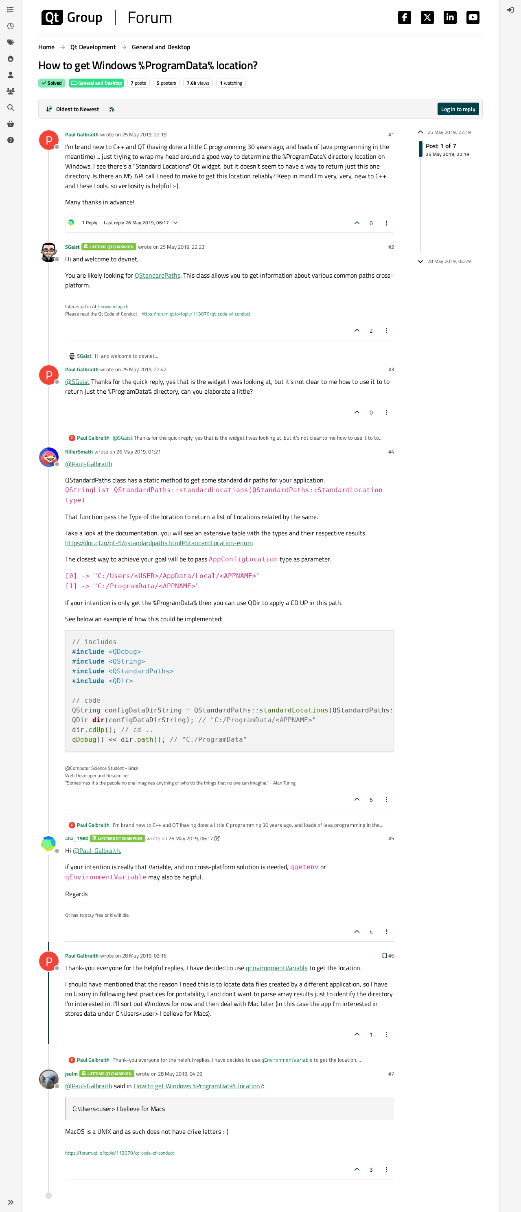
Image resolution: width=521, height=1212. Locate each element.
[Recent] (10, 26)
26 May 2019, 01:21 (138, 451)
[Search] (10, 107)
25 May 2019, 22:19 (144, 134)
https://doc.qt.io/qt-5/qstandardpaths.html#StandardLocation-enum (159, 543)
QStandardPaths (157, 275)
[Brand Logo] (106, 17)
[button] (10, 1202)
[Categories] (10, 9)
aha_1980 (76, 838)
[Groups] (10, 91)
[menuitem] (510, 9)
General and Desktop (99, 83)
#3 (391, 369)
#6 (391, 955)
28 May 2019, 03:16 (144, 955)
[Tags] (10, 42)
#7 (391, 1074)
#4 (391, 451)
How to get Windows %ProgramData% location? (198, 1086)
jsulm (71, 1074)
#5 (391, 838)
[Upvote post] (357, 223)
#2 (391, 247)
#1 (391, 134)
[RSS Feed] (112, 109)
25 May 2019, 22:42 (144, 369)
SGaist (72, 247)
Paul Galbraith (82, 134)
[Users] (10, 74)
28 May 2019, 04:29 (180, 1074)
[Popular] (10, 58)
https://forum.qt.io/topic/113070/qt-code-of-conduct (196, 314)
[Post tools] (387, 223)
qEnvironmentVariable (277, 968)
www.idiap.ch (114, 306)
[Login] (510, 9)
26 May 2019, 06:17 (191, 838)
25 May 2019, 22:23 (182, 247)
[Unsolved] (10, 140)
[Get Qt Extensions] (10, 123)
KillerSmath (79, 451)
